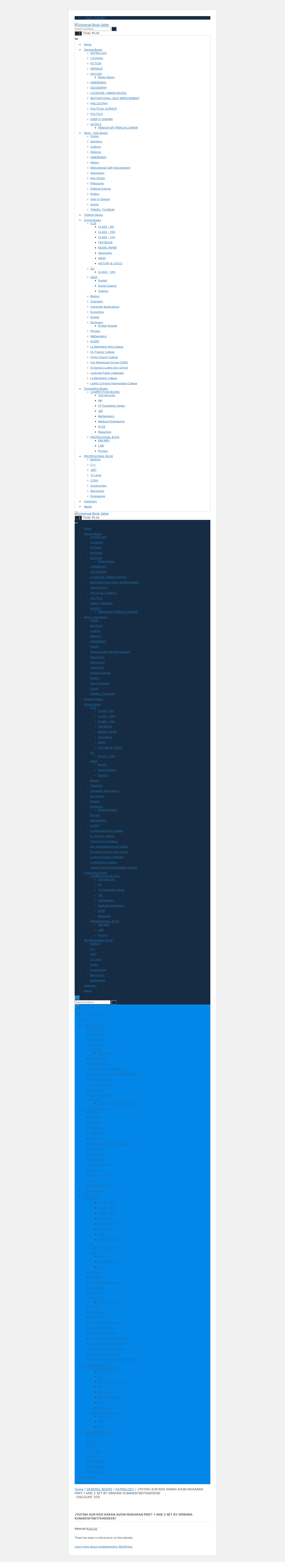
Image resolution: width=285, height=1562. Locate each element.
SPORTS (95, 124)
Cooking (95, 146)
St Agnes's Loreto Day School (109, 367)
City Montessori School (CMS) (109, 362)
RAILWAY (104, 440)
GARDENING (98, 82)
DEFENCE (96, 68)
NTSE (101, 426)
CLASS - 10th (106, 232)
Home (87, 44)
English (102, 280)
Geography (97, 173)
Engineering (97, 496)
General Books (93, 49)
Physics (95, 331)
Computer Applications (104, 306)
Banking (95, 459)
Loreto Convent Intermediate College (113, 383)
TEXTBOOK (105, 242)
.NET (93, 470)
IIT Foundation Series (111, 405)
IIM (100, 400)
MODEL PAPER (107, 247)
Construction (98, 485)
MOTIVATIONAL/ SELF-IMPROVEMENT (115, 98)
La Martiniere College (103, 378)
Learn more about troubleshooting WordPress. (104, 1546)
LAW (101, 445)
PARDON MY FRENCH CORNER (118, 127)
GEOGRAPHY (98, 87)
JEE (100, 411)
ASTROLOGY (98, 53)
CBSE (93, 277)
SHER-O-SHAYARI (101, 119)
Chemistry (96, 301)
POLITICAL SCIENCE (103, 108)
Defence (95, 152)
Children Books (93, 214)
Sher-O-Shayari (100, 199)
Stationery (90, 501)
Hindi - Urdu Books (96, 133)
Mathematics (98, 336)
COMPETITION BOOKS (105, 392)
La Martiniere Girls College (106, 346)
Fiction (94, 136)
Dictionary (96, 322)
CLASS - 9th (106, 226)
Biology (95, 296)
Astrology (96, 141)
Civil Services (106, 395)
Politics (94, 193)
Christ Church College (104, 357)
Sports (94, 204)
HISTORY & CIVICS (110, 263)
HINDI (102, 258)
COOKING (96, 58)
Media (88, 506)
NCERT (94, 341)
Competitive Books (96, 388)
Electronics (97, 491)
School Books (92, 220)
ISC (92, 268)
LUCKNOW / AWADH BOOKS (108, 93)
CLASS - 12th (106, 272)
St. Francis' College (102, 352)
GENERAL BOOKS (99, 1489)
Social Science (107, 285)
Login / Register (95, 17)
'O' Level (95, 475)
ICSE (93, 223)
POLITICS (96, 114)
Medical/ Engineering (111, 421)
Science (103, 291)
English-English (107, 325)
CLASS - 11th (106, 237)
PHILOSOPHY (99, 103)
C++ (93, 464)
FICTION (95, 63)
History (94, 162)
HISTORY (96, 74)
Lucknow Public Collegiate (107, 372)
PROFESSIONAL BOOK (104, 437)
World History (106, 77)
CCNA (94, 480)
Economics (97, 312)
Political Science (100, 188)
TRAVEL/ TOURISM (102, 209)
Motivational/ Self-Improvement (110, 167)
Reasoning (104, 432)
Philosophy (97, 183)
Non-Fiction (97, 178)
